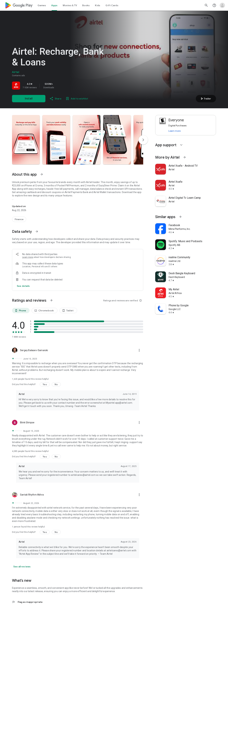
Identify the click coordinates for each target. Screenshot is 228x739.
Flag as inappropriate (27, 601)
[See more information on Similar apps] (180, 217)
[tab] (42, 5)
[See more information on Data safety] (37, 231)
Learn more (27, 257)
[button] (26, 139)
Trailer (205, 99)
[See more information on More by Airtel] (184, 157)
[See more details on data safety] (23, 286)
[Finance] (19, 219)
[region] (58, 86)
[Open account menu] (222, 5)
